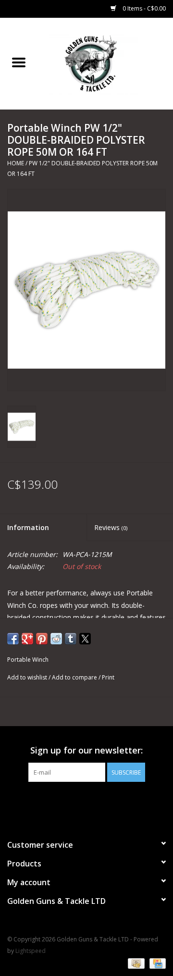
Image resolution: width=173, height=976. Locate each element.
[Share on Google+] (27, 638)
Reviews (110, 527)
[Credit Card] (156, 963)
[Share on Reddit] (56, 638)
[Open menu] (18, 62)
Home (15, 163)
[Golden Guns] (105, 62)
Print (108, 677)
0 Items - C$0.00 (143, 8)
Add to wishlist (28, 677)
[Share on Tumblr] (70, 638)
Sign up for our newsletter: (86, 750)
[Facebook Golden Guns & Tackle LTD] (86, 801)
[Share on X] (85, 638)
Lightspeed (30, 951)
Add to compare (75, 677)
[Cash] (135, 963)
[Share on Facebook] (13, 638)
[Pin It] (42, 638)
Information (28, 527)
